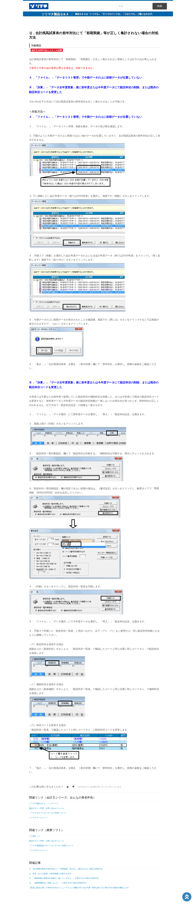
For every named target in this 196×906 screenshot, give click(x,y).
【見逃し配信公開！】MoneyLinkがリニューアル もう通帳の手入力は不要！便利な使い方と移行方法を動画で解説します (79, 888)
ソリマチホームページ (38, 818)
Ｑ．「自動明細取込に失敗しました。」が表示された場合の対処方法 (57, 883)
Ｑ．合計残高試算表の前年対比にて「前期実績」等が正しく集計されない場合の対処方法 (65, 869)
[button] (67, 786)
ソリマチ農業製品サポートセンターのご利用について (51, 846)
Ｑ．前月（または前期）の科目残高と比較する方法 (50, 874)
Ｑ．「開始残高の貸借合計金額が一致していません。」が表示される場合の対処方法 (64, 878)
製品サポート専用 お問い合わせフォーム (46, 808)
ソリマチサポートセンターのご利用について (47, 813)
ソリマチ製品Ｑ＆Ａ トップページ (43, 803)
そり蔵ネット (34, 836)
